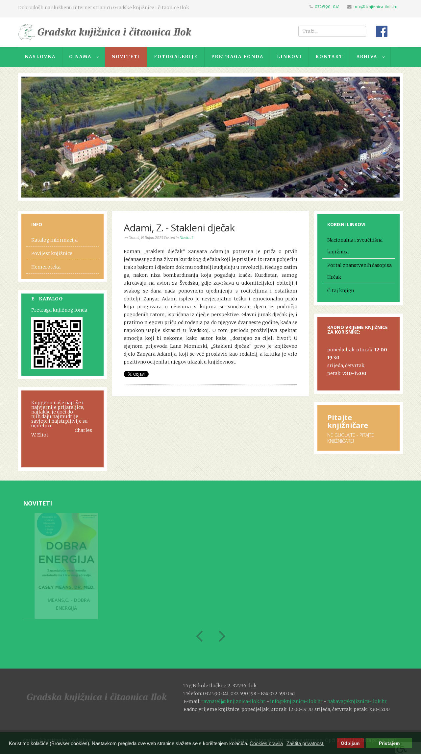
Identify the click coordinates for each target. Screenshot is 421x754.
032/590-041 (327, 6)
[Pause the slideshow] (379, 137)
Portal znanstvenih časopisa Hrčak (359, 271)
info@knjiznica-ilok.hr (376, 6)
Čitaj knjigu (340, 291)
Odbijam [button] (350, 743)
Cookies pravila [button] (266, 743)
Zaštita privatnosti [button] (305, 743)
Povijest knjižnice (51, 253)
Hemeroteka (46, 267)
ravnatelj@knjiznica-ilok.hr (233, 701)
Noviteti (186, 237)
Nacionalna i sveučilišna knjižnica (355, 246)
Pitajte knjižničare (347, 421)
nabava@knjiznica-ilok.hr (357, 701)
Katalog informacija (54, 240)
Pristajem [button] (389, 743)
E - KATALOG (47, 299)
